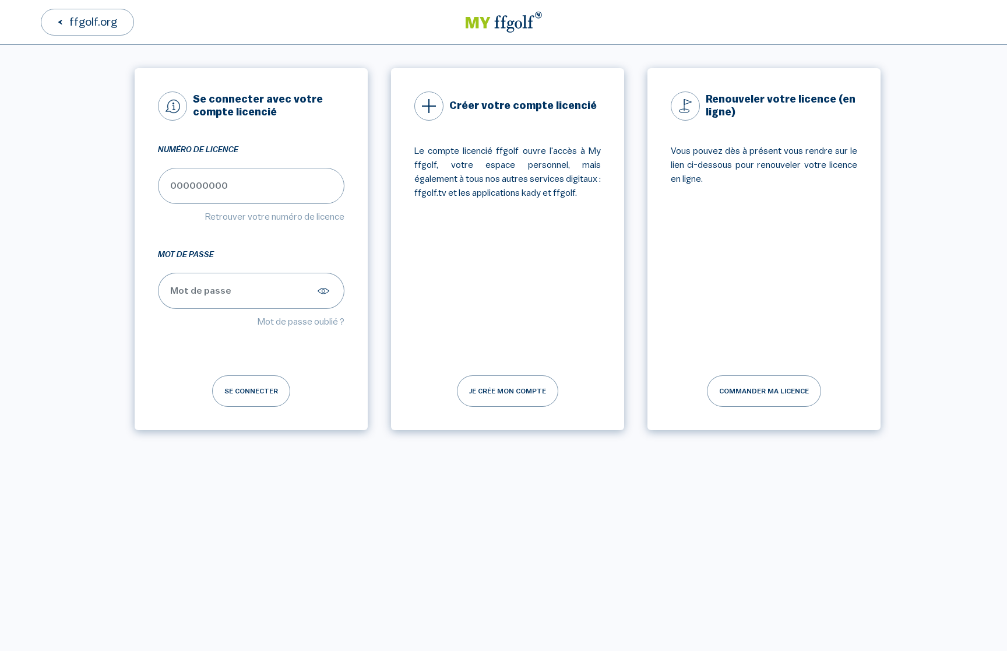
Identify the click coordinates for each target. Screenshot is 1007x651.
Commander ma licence (764, 391)
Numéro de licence (198, 150)
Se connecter (251, 391)
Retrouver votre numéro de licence (274, 216)
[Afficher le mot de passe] (325, 291)
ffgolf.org (93, 22)
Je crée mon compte (507, 391)
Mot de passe (186, 255)
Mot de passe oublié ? (301, 321)
